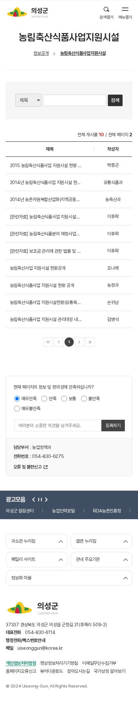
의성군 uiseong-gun (27, 12)
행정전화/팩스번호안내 (25, 640)
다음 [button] (45, 499)
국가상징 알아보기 (109, 671)
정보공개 (40, 53)
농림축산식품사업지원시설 (83, 53)
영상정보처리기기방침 (59, 663)
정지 (39, 499)
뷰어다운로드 (51, 671)
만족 (52, 398)
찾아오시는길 (78, 671)
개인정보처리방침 (21, 663)
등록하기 (113, 425)
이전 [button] (34, 499)
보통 (72, 398)
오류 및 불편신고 (27, 466)
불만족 (93, 398)
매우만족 (29, 398)
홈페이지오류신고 (21, 671)
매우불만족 (31, 408)
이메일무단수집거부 (99, 663)
